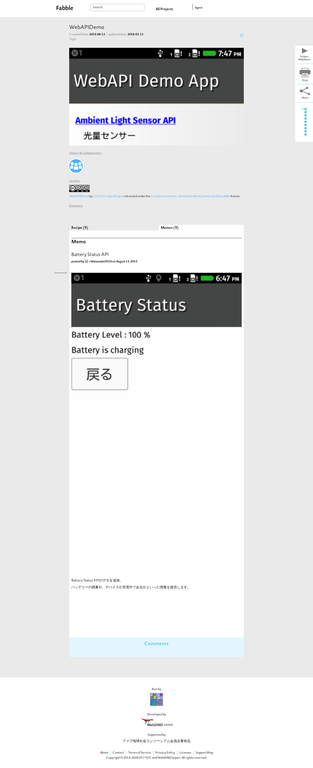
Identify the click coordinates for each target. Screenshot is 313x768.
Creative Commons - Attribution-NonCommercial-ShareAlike (190, 196)
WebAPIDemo (79, 196)
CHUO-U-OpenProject (108, 196)
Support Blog (204, 752)
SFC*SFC (145, 758)
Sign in (198, 8)
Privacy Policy (165, 752)
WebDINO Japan (169, 758)
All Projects (164, 9)
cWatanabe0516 (100, 261)
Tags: (72, 39)
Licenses (185, 752)
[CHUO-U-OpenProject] (76, 166)
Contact (118, 752)
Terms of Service (139, 752)
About (104, 752)
